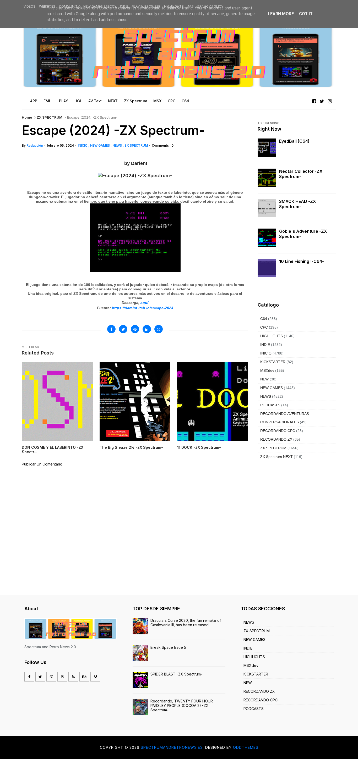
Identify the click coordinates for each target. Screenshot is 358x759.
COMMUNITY (69, 6)
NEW (264, 379)
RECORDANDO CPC (277, 431)
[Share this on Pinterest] (135, 329)
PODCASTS (270, 405)
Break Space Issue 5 (168, 647)
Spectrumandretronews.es (172, 747)
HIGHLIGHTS (174, 6)
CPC (264, 327)
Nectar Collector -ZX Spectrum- (301, 174)
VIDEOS (29, 6)
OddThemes (245, 747)
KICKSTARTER (272, 362)
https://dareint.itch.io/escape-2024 (142, 308)
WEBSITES (47, 6)
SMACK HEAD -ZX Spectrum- (297, 204)
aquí (144, 303)
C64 (263, 319)
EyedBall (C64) (294, 141)
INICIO (83, 145)
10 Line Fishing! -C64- (301, 261)
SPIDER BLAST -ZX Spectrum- (176, 674)
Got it (306, 13)
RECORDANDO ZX (276, 439)
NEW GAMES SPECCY (99, 6)
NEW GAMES (100, 145)
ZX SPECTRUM (49, 117)
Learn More (281, 13)
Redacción (34, 145)
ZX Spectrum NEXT (276, 457)
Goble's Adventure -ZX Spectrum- (303, 234)
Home (27, 117)
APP (190, 6)
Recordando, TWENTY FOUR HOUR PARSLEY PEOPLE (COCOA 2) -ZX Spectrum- (181, 705)
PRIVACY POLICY (210, 6)
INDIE (124, 6)
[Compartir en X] (123, 329)
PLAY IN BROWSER (146, 6)
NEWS (117, 145)
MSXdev (267, 370)
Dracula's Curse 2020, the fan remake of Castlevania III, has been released (185, 622)
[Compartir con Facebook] (111, 329)
